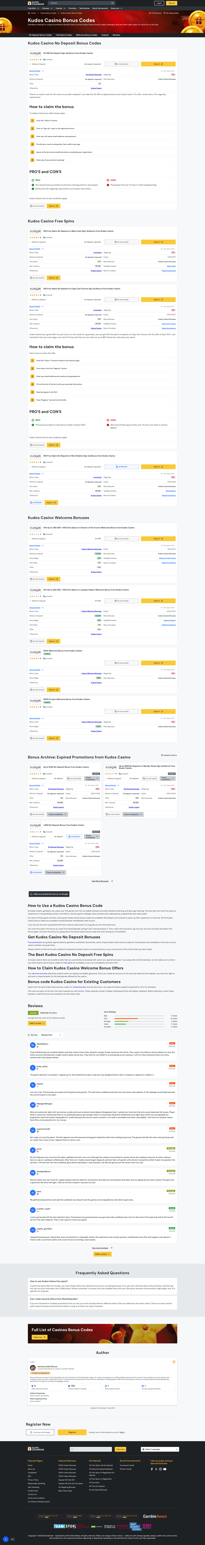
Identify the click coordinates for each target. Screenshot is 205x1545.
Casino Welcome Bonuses (91, 549)
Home (30, 1465)
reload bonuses (79, 987)
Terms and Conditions (36, 1498)
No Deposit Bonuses (94, 74)
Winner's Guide (126, 1469)
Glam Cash (171, 266)
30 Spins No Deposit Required (100, 1469)
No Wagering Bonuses (67, 1487)
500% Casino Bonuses (67, 1465)
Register (72, 1432)
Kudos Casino (96, 88)
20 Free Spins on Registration (100, 1479)
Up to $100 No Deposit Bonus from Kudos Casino (66, 767)
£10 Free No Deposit (97, 1486)
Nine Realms (171, 491)
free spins (68, 962)
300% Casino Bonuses (67, 1473)
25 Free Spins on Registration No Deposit (101, 1474)
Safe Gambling (33, 1487)
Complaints (32, 1473)
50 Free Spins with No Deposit (101, 1465)
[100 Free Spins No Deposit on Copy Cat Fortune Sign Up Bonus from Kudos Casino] (35, 289)
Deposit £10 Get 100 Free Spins (71, 1483)
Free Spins (97, 252)
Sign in (122, 1432)
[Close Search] (112, 3)
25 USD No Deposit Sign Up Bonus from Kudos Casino (68, 53)
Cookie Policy (33, 1491)
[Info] (6, 1539)
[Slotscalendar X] (157, 1469)
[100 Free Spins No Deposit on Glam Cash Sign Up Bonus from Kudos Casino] (35, 231)
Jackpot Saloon (170, 620)
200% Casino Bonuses (67, 1476)
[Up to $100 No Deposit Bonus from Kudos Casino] (35, 767)
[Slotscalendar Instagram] (161, 1469)
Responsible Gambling (36, 1483)
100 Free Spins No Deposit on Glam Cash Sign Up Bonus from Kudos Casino (78, 231)
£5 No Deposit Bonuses (98, 1490)
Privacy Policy (33, 1480)
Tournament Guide (127, 1465)
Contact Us (32, 1494)
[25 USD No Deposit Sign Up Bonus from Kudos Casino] (35, 53)
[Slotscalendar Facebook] (152, 1469)
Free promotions (35, 942)
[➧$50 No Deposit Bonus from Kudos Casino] (35, 825)
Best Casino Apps (65, 1491)
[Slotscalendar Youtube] (165, 1469)
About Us (31, 1469)
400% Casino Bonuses (67, 1469)
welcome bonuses (39, 973)
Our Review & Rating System (39, 1502)
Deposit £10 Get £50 (67, 1480)
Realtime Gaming (169, 271)
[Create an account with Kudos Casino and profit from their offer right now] (168, 71)
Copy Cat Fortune (169, 324)
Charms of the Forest (167, 558)
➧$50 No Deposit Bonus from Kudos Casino (63, 825)
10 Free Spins (94, 1482)
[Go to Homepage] (36, 3)
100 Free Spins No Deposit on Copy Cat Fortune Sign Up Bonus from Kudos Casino (81, 289)
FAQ (29, 1476)
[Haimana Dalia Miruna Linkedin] (174, 1362)
